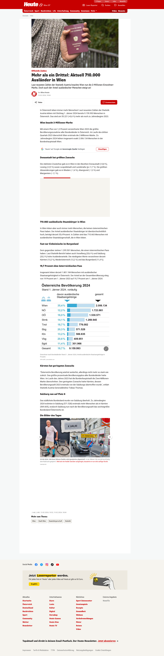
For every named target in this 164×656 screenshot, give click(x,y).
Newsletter (27, 626)
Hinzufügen (102, 149)
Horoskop (53, 615)
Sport (37, 11)
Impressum (27, 650)
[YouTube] (57, 564)
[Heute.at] (31, 4)
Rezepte (79, 608)
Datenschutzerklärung (65, 650)
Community (75, 11)
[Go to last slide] (40, 437)
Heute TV (53, 626)
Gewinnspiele (82, 604)
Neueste (121, 11)
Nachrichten (28, 611)
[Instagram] (47, 564)
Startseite (25, 16)
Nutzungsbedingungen (84, 650)
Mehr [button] (93, 11)
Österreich (28, 11)
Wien (31, 16)
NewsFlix (106, 601)
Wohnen (79, 615)
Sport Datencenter (84, 601)
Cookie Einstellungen (103, 650)
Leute (51, 604)
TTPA (53, 650)
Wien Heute (45, 93)
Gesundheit (81, 611)
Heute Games (55, 618)
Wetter (26, 622)
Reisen (79, 626)
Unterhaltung (63, 11)
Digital (52, 611)
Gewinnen (85, 11)
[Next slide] (110, 437)
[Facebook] (36, 564)
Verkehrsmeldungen (84, 618)
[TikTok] (52, 564)
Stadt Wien (42, 521)
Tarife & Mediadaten (41, 650)
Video (114, 11)
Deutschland (28, 608)
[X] (41, 564)
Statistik (68, 521)
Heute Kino (54, 622)
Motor (78, 622)
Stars (51, 601)
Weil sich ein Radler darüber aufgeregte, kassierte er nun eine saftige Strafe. (82, 461)
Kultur (52, 608)
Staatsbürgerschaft (55, 521)
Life (54, 11)
